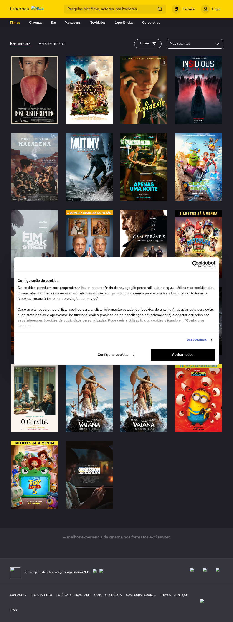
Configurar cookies (113, 354)
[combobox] (115, 9)
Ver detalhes (197, 340)
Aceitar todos (182, 354)
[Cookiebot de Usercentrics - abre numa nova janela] (195, 264)
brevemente (51, 44)
